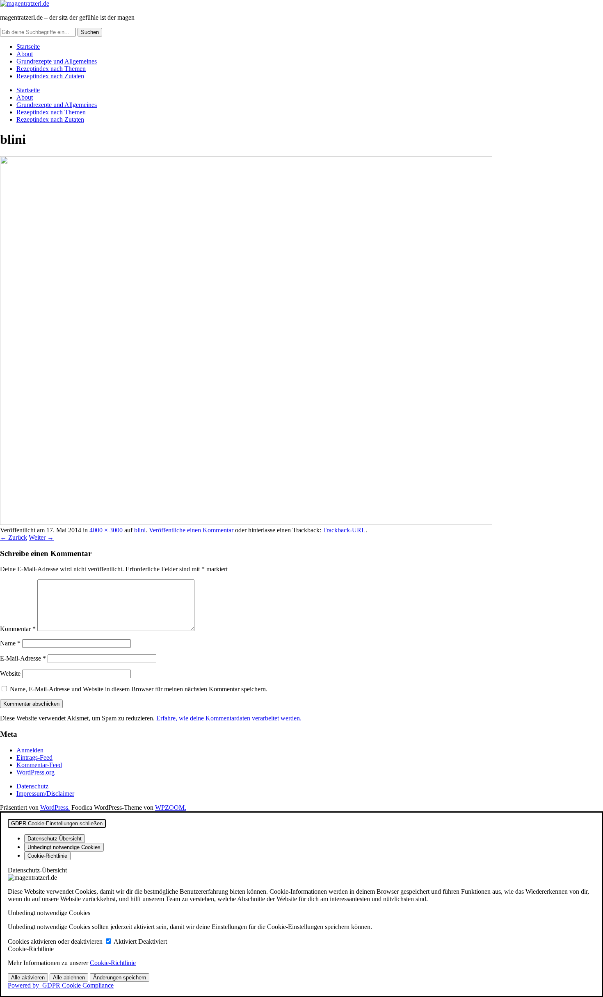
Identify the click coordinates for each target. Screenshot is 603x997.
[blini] (246, 522)
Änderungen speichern (119, 977)
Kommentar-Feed (39, 764)
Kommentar (18, 628)
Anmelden (29, 750)
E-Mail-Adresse (23, 658)
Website (10, 673)
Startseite (28, 46)
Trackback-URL (344, 530)
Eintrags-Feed (34, 757)
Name (10, 643)
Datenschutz (32, 786)
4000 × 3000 (106, 530)
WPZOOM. (170, 807)
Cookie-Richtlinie (113, 962)
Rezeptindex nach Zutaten (50, 76)
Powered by (61, 985)
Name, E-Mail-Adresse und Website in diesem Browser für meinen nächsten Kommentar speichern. (138, 689)
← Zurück (13, 537)
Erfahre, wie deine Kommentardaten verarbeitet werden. (229, 718)
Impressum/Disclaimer (45, 793)
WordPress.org (35, 772)
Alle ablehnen (69, 977)
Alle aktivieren (28, 977)
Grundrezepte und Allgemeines (56, 61)
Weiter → (41, 537)
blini (140, 530)
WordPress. (55, 807)
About (24, 53)
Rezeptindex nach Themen (51, 68)
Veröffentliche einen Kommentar (191, 530)
